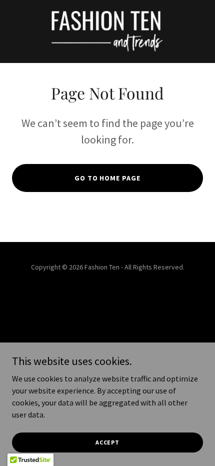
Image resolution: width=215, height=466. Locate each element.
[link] (108, 31)
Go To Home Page (107, 178)
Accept (108, 442)
